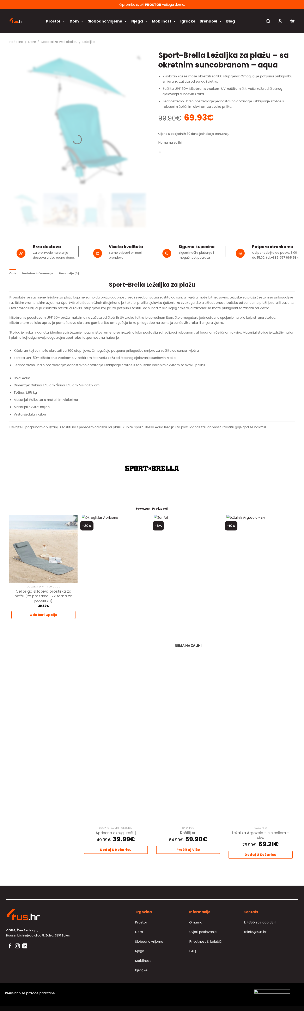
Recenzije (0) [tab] (69, 273)
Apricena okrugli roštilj (116, 832)
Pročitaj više (188, 849)
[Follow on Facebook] (9, 946)
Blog (230, 21)
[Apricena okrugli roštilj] (116, 670)
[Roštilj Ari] (188, 670)
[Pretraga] (268, 21)
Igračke (187, 21)
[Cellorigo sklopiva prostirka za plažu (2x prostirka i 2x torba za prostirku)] (43, 549)
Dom (74, 21)
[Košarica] (292, 21)
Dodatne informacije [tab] (37, 273)
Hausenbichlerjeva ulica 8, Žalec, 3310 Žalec (38, 935)
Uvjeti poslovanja (203, 931)
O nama (195, 922)
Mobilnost (161, 21)
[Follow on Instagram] (17, 946)
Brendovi (208, 21)
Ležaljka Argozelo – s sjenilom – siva (260, 835)
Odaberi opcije (43, 614)
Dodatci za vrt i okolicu (59, 41)
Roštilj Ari (188, 832)
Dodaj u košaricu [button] (116, 849)
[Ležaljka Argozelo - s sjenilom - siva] (260, 670)
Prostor (53, 21)
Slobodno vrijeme (105, 21)
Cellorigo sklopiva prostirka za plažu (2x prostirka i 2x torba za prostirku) (43, 596)
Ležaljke (88, 41)
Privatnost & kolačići (205, 941)
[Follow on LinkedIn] (24, 946)
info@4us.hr (255, 931)
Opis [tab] (12, 273)
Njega (137, 21)
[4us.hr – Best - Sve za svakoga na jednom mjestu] (23, 21)
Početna (16, 41)
